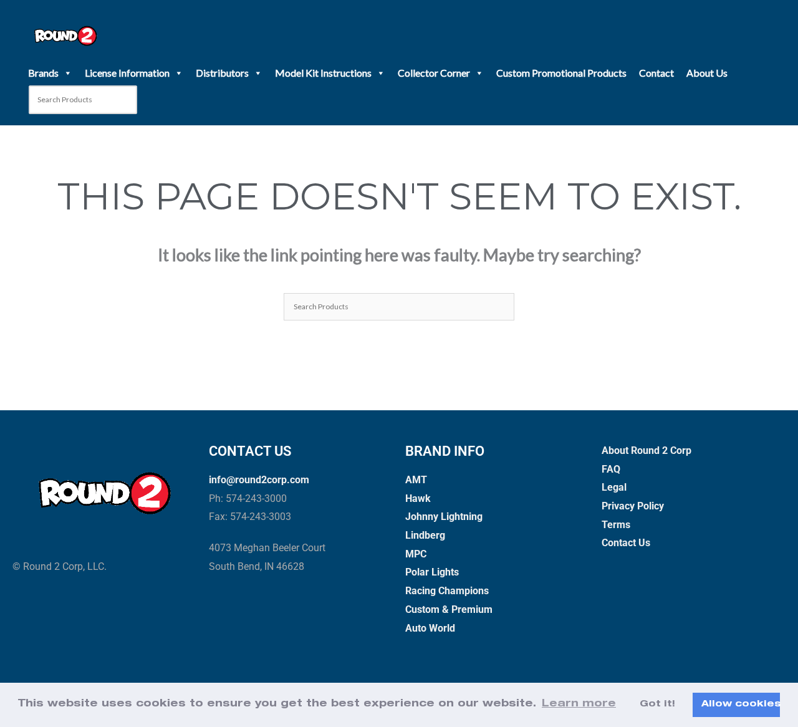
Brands (43, 73)
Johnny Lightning (444, 516)
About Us (707, 73)
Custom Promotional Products (561, 73)
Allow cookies (740, 704)
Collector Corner (434, 73)
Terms (616, 525)
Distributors (222, 73)
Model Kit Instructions (323, 73)
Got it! (657, 704)
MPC (415, 554)
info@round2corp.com (259, 480)
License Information (127, 73)
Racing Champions (447, 591)
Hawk (418, 498)
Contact (656, 73)
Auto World (430, 628)
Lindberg (425, 535)
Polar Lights (432, 572)
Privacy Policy (633, 506)
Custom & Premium (449, 609)
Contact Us (626, 543)
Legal (614, 487)
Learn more (579, 705)
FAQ (611, 469)
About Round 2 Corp (646, 450)
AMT (416, 480)
